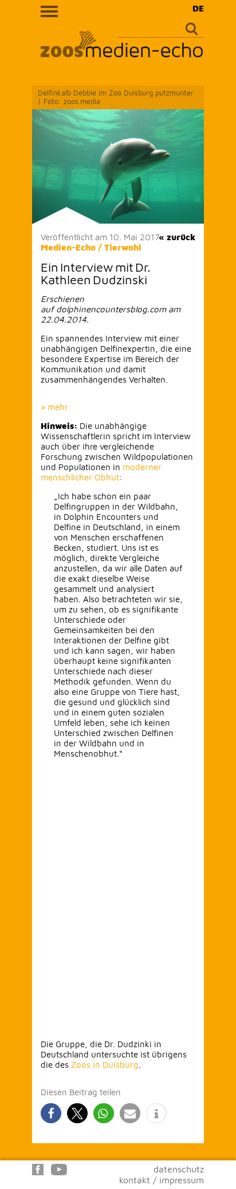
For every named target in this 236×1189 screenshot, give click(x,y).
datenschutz (179, 1169)
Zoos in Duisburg (105, 1064)
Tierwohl (122, 247)
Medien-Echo (68, 247)
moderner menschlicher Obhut (101, 472)
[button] (51, 1113)
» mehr (54, 407)
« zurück (177, 237)
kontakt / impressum (161, 1180)
